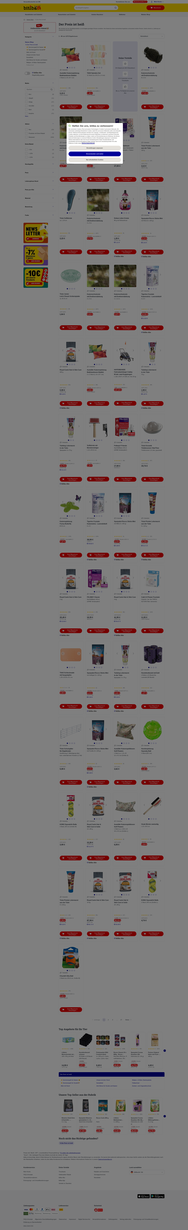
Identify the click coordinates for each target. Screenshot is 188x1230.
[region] (95, 143)
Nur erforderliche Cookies (94, 159)
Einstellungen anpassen (95, 148)
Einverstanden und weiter (94, 154)
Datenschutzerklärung (88, 143)
